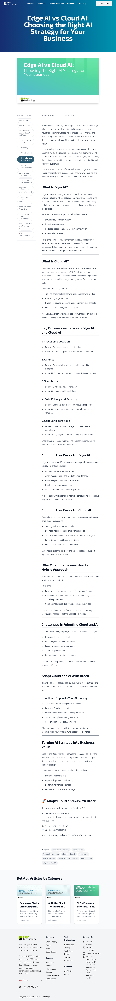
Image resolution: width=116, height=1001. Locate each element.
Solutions (42, 3)
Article (48, 949)
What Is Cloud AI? (25, 126)
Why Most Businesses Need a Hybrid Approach (25, 190)
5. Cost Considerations (26, 167)
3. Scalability (25, 153)
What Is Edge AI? (24, 120)
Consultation (51, 979)
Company (82, 3)
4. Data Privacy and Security (26, 159)
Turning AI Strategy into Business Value (25, 226)
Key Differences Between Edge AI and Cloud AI (24, 133)
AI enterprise (83, 854)
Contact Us (104, 3)
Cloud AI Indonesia (69, 854)
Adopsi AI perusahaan (51, 854)
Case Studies (51, 952)
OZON (66, 974)
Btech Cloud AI (86, 858)
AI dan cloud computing (60, 850)
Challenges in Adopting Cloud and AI (24, 199)
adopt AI (65, 137)
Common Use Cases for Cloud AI (25, 182)
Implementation (52, 975)
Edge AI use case (49, 858)
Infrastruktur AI (78, 850)
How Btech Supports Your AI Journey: (26, 216)
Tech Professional (56, 3)
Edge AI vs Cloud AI (49, 863)
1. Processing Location (26, 141)
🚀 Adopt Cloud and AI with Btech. (25, 235)
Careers (49, 945)
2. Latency (24, 148)
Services (30, 3)
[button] (30, 980)
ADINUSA (68, 971)
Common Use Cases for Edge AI (25, 174)
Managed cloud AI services (68, 858)
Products (71, 3)
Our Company (51, 942)
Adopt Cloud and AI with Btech (25, 208)
